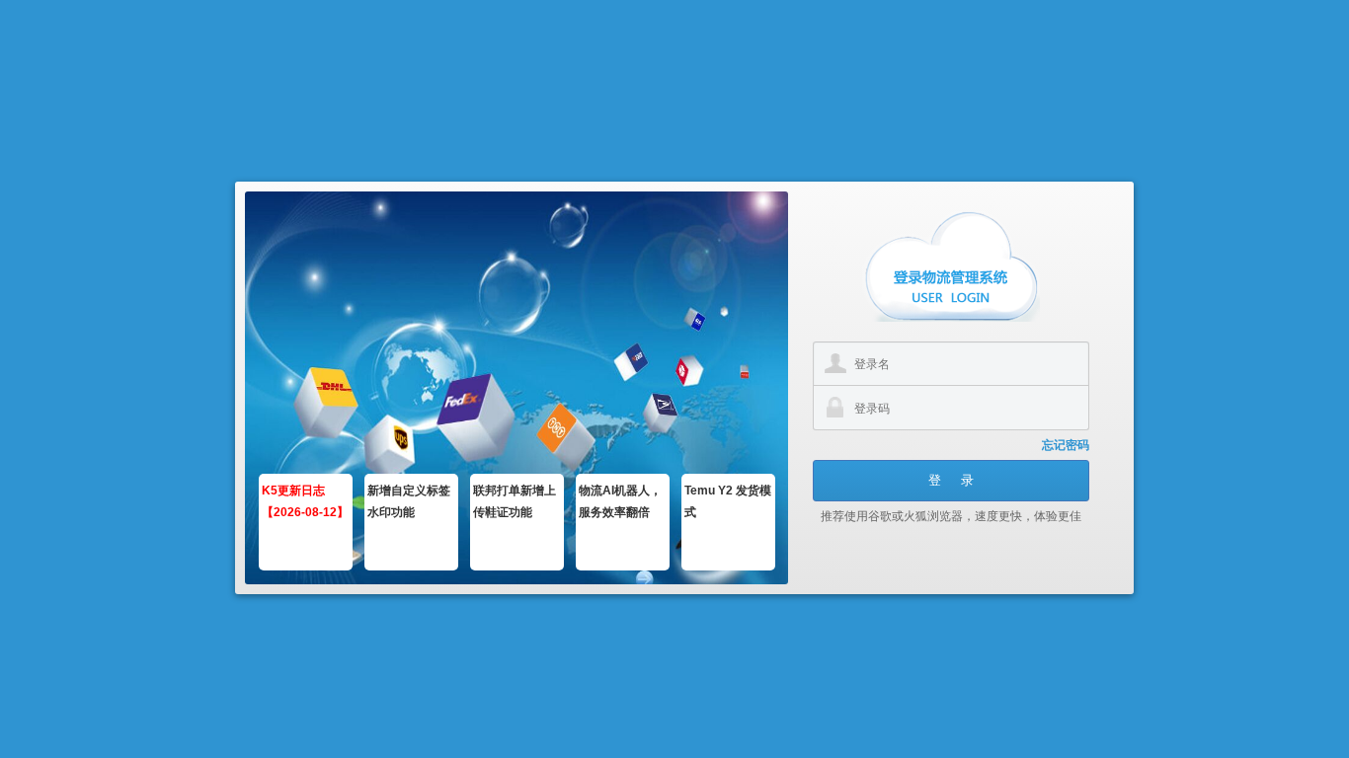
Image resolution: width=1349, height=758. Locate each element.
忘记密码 (1065, 445)
